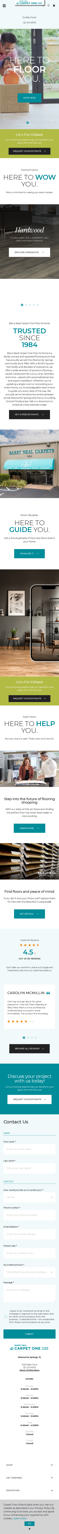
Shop (9, 1465)
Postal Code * (10, 1246)
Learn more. (20, 1518)
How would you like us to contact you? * (23, 1190)
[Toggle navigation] (4, 6)
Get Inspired (14, 1478)
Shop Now (29, 97)
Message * (8, 1283)
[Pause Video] (53, 123)
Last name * (9, 1161)
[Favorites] (48, 6)
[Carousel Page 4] (34, 305)
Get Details (27, 914)
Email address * (11, 1227)
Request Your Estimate (27, 151)
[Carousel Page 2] (32, 122)
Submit (29, 1334)
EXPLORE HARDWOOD (27, 252)
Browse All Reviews (27, 1048)
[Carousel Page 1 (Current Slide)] (27, 122)
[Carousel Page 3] (30, 305)
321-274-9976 (29, 22)
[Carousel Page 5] (37, 305)
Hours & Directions (30, 1370)
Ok (29, 1523)
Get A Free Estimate (27, 414)
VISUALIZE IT (27, 553)
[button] (43, 6)
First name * (9, 1142)
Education (12, 1490)
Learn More (26, 828)
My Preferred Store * (13, 1265)
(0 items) (54, 6)
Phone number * (11, 1208)
